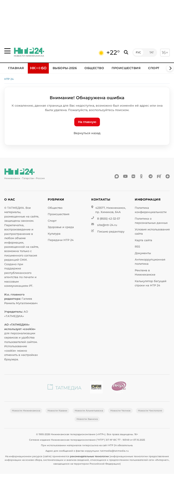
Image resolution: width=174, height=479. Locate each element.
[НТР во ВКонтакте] (134, 176)
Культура (54, 233)
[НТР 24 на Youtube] (125, 176)
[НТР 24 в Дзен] (168, 176)
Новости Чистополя (150, 410)
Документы (143, 253)
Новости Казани (57, 410)
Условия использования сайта (152, 231)
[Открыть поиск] (126, 52)
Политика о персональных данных (151, 220)
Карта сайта (143, 240)
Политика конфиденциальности (151, 210)
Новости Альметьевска (89, 410)
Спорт (154, 68)
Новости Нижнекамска (26, 410)
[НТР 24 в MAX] (117, 176)
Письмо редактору (110, 231)
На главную (87, 122)
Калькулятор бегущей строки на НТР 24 (150, 283)
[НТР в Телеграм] (151, 176)
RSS (137, 246)
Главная (16, 68)
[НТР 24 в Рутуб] (159, 176)
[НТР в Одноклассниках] (142, 176)
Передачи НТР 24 (61, 240)
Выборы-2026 (65, 68)
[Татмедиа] (64, 388)
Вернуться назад (87, 133)
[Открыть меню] (7, 50)
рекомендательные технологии (89, 456)
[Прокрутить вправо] (170, 68)
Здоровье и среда (61, 227)
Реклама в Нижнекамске (145, 272)
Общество (94, 68)
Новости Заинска (87, 419)
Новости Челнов (120, 410)
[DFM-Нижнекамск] (96, 388)
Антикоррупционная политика (150, 261)
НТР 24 (9, 79)
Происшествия (126, 68)
